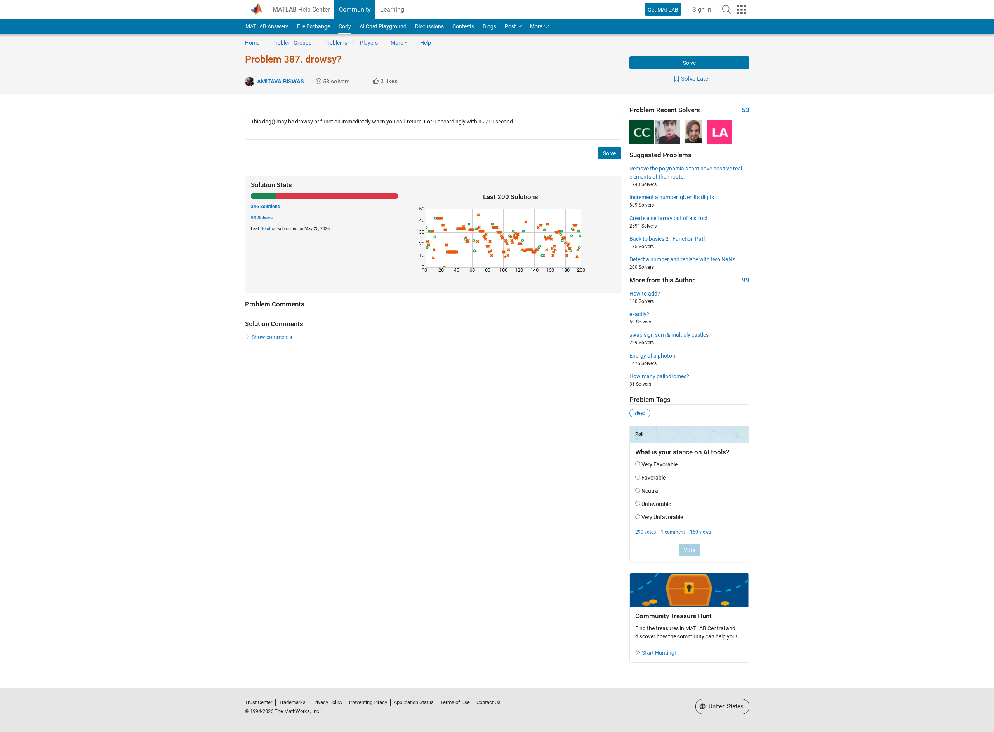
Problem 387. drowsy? (293, 59)
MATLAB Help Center (301, 9)
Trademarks (292, 702)
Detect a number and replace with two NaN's (682, 259)
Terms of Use (455, 702)
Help (425, 42)
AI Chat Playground (383, 26)
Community (355, 9)
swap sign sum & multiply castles (669, 335)
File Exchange (313, 26)
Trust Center (258, 702)
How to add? (644, 293)
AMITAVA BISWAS (280, 81)
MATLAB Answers (266, 26)
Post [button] (510, 26)
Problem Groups (291, 42)
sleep (639, 413)
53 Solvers (262, 218)
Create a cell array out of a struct (668, 218)
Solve (689, 63)
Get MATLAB (663, 10)
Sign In (701, 9)
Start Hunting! (659, 653)
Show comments (272, 337)
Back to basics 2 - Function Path (668, 239)
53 (745, 110)
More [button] (536, 26)
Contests (463, 26)
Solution (268, 228)
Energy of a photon (652, 356)
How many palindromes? (659, 376)
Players (369, 42)
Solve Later (695, 78)
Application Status (414, 702)
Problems (335, 42)
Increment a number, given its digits (671, 197)
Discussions (429, 26)
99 (745, 280)
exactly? (639, 314)
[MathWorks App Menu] (741, 9)
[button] (726, 9)
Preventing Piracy (368, 702)
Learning (392, 9)
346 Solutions (265, 206)
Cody (345, 26)
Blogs (489, 26)
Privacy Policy (327, 702)
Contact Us (488, 702)
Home (252, 42)
